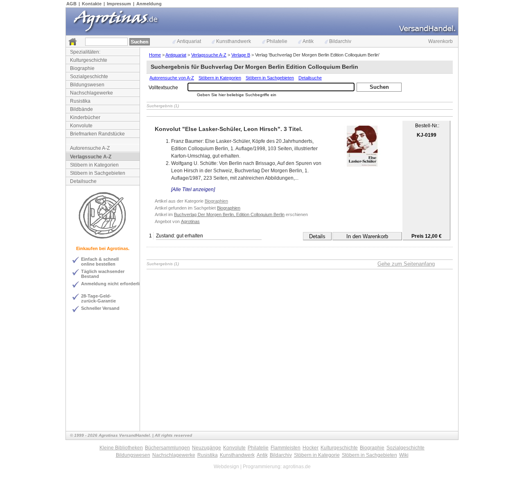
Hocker (310, 448)
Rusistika (80, 101)
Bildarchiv (340, 41)
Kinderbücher (85, 117)
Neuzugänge (206, 448)
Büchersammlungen (167, 448)
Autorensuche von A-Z (171, 77)
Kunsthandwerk (233, 41)
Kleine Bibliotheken (121, 448)
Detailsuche (83, 181)
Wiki (404, 455)
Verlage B (240, 54)
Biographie (82, 68)
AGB (71, 3)
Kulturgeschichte (88, 60)
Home (155, 54)
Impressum (119, 3)
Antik (308, 41)
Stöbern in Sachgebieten (97, 173)
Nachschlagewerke (91, 93)
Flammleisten (285, 448)
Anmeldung (149, 3)
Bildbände (81, 109)
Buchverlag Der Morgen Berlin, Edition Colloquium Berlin (229, 214)
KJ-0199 (426, 135)
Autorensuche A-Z (90, 148)
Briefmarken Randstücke (97, 134)
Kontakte (92, 3)
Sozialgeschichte (89, 76)
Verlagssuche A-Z (90, 157)
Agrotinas (190, 221)
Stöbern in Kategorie (317, 455)
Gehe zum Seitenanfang (406, 264)
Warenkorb (440, 41)
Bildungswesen (87, 85)
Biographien (216, 201)
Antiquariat (189, 41)
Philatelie (277, 41)
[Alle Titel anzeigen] (193, 189)
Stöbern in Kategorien (94, 165)
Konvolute (81, 126)
